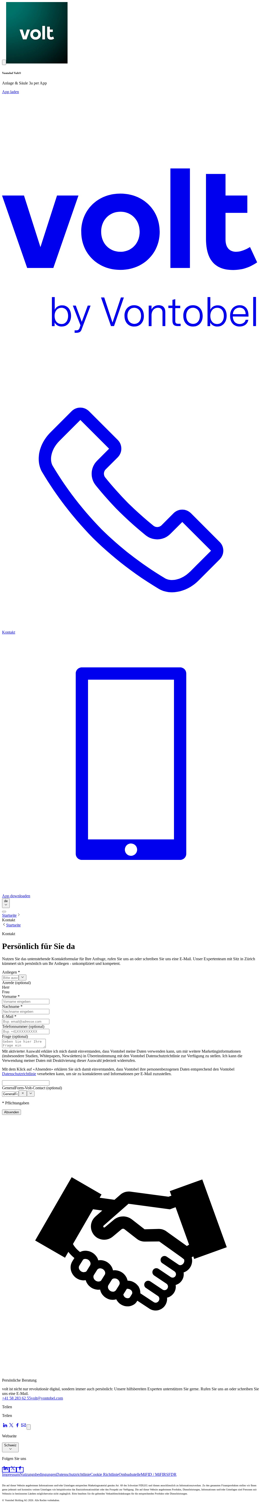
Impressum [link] (11, 1474)
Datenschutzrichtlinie (19, 1074)
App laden (10, 92)
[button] (4, 62)
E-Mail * (9, 1016)
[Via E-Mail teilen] (23, 1427)
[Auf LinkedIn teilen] (5, 1427)
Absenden (11, 1112)
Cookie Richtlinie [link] (104, 1474)
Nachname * (12, 1006)
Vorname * (11, 996)
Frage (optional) (15, 1036)
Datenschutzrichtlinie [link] (73, 1474)
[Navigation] (4, 911)
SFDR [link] (171, 1474)
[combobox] (6, 903)
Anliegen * (11, 972)
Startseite (9, 915)
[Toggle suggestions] (22, 977)
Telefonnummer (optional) (23, 1026)
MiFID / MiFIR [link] (153, 1474)
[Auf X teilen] (11, 1427)
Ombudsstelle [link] (130, 1474)
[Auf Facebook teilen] (17, 1427)
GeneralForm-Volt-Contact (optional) (32, 1088)
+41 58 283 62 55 (16, 1398)
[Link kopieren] (29, 1427)
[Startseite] (131, 232)
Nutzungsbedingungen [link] (38, 1474)
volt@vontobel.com (47, 1398)
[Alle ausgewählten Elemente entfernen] (23, 1093)
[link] (5, 1469)
